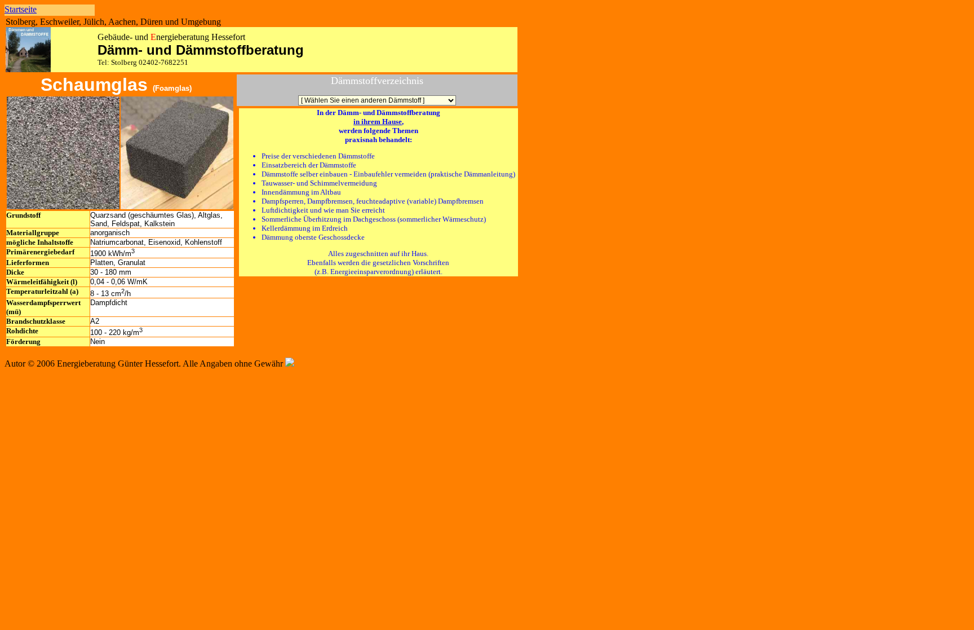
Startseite (21, 9)
